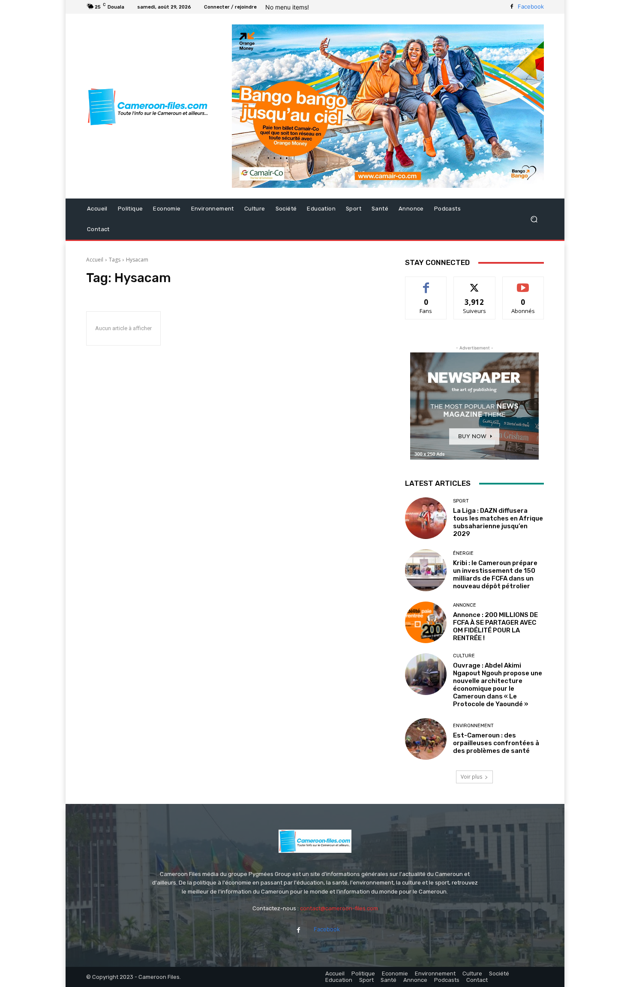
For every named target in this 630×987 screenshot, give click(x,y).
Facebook (531, 6)
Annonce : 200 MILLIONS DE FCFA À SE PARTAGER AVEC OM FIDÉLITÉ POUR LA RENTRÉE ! (495, 626)
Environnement (473, 725)
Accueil (94, 259)
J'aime (426, 283)
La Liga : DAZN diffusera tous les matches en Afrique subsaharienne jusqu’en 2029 (498, 522)
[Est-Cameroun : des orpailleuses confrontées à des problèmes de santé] (426, 739)
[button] (534, 219)
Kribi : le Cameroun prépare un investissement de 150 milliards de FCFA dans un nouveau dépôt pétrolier (495, 574)
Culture (464, 655)
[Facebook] (512, 7)
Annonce (464, 605)
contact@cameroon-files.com (339, 908)
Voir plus (471, 776)
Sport (461, 501)
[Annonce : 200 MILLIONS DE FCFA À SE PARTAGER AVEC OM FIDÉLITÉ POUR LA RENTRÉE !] (426, 622)
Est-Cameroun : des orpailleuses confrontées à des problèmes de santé (496, 743)
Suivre (474, 283)
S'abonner (523, 283)
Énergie (463, 553)
